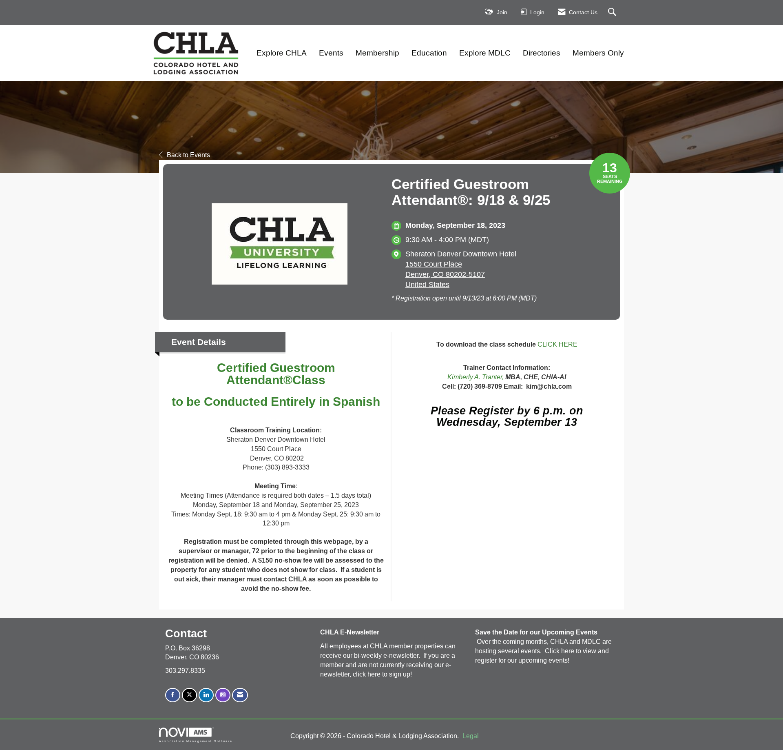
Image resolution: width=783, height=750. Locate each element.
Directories (541, 53)
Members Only (598, 53)
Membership (377, 53)
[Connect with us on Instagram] (222, 695)
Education (429, 53)
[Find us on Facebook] (172, 695)
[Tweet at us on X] (189, 695)
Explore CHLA (282, 53)
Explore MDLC (485, 53)
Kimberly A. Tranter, (475, 377)
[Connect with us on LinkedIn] (206, 695)
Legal (470, 735)
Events (331, 53)
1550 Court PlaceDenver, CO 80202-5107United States (445, 274)
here (374, 674)
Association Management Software (195, 741)
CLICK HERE (557, 344)
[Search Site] (613, 12)
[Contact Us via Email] (240, 695)
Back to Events (188, 154)
